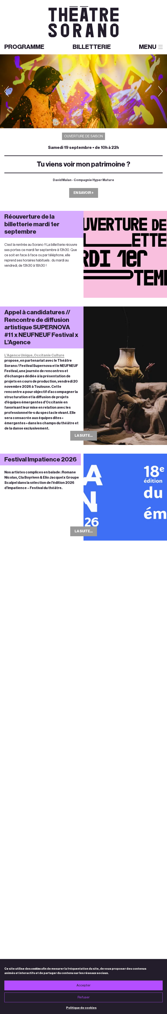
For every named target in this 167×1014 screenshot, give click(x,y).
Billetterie (92, 47)
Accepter (83, 985)
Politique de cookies (81, 1007)
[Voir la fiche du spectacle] (83, 91)
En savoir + (83, 193)
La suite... (84, 435)
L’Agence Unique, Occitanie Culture (34, 355)
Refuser (84, 997)
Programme (24, 47)
